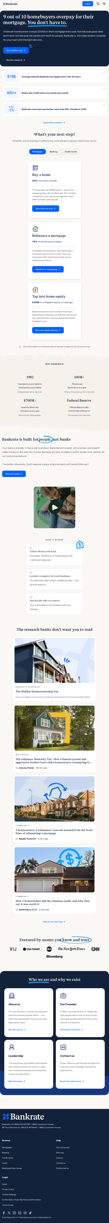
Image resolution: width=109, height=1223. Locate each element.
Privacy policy (8, 1189)
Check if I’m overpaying (46, 269)
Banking (5, 1152)
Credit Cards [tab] (71, 151)
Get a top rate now (44, 208)
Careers (59, 1158)
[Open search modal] (98, 4)
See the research (14, 60)
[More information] (104, 72)
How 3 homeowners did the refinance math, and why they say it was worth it (53, 902)
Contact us (60, 1163)
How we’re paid (12, 474)
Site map (60, 1152)
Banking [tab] (53, 151)
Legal (4, 1184)
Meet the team (15, 1081)
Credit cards (7, 1158)
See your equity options (46, 330)
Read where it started (70, 1029)
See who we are (16, 1029)
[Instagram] (14, 1212)
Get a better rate (14, 50)
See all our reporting (52, 922)
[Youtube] (25, 1212)
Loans (4, 1163)
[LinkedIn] (19, 1212)
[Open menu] (104, 4)
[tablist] (54, 151)
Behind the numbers (52, 122)
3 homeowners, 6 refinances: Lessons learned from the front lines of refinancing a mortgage (54, 831)
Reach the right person (70, 1081)
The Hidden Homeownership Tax (37, 691)
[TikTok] (30, 1212)
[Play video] (54, 507)
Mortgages (7, 1147)
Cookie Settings (9, 1194)
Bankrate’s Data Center (12, 1168)
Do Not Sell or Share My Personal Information (21, 1199)
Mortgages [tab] (37, 151)
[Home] (11, 3)
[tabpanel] (54, 251)
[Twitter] (9, 1212)
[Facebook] (3, 1212)
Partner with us (62, 1168)
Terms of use (7, 1205)
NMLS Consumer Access (42, 1124)
